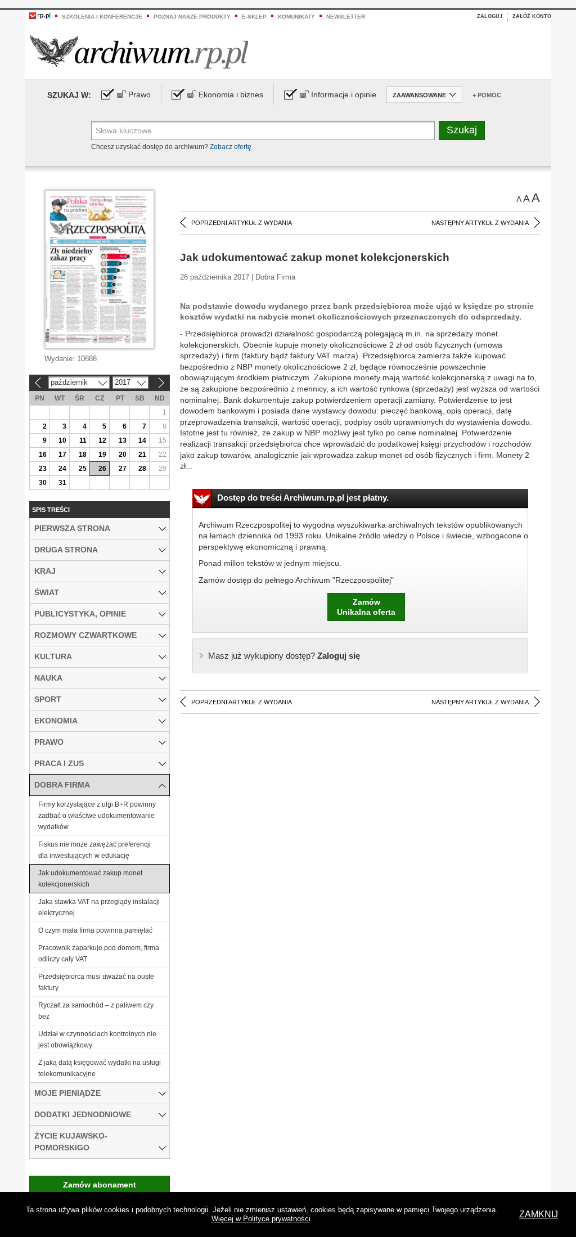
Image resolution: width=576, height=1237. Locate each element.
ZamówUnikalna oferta (366, 607)
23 (43, 469)
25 (83, 469)
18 (83, 454)
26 (102, 469)
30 (43, 483)
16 (43, 454)
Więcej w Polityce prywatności (261, 1218)
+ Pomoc (486, 95)
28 (142, 469)
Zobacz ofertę (230, 147)
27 (123, 469)
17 (62, 454)
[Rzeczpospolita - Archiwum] (139, 51)
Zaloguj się (284, 655)
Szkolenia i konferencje (102, 17)
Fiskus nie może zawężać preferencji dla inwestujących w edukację (94, 850)
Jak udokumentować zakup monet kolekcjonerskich (90, 878)
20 (123, 454)
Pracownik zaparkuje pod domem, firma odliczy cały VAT (98, 953)
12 (102, 440)
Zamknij (538, 1214)
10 (62, 440)
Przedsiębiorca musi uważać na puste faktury (96, 982)
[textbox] (263, 130)
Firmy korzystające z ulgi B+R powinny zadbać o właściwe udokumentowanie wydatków (97, 815)
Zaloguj (489, 16)
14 (142, 440)
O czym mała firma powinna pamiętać (95, 930)
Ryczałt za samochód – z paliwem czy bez (96, 1010)
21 (142, 454)
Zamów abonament (99, 1184)
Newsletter (345, 17)
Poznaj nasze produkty (192, 17)
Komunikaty (296, 17)
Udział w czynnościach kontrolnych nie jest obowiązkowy (97, 1039)
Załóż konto (531, 16)
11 (83, 440)
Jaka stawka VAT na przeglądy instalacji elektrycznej (99, 907)
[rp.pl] (40, 15)
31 (62, 483)
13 (123, 440)
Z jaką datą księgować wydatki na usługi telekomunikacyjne (99, 1068)
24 (62, 469)
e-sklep (254, 17)
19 (102, 454)
